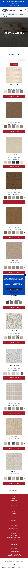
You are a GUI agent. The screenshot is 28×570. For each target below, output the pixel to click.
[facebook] (14, 564)
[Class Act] (13, 126)
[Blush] (13, 372)
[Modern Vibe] (17, 337)
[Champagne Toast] (9, 126)
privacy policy (17, 283)
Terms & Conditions (11, 567)
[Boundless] (13, 91)
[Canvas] (9, 161)
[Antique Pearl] (14, 391)
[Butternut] (22, 443)
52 (16, 490)
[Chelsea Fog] (17, 267)
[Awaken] (9, 372)
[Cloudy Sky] (9, 197)
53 (18, 490)
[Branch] (17, 443)
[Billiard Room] (9, 443)
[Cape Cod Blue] (13, 161)
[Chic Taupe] (17, 91)
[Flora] (22, 267)
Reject (18, 289)
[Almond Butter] (14, 426)
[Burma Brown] (8, 302)
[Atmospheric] (14, 356)
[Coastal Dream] (13, 337)
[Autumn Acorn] (9, 408)
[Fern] (22, 197)
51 (14, 490)
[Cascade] (13, 267)
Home (3, 14)
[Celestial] (22, 372)
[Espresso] (17, 161)
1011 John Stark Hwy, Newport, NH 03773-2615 (15, 2)
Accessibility (4, 567)
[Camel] (9, 337)
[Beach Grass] (14, 250)
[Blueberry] (13, 443)
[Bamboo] (9, 91)
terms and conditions (12, 284)
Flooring (9, 14)
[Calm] (17, 372)
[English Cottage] (22, 126)
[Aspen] (14, 320)
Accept (10, 289)
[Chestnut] (14, 180)
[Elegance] (17, 126)
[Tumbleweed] (20, 302)
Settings (14, 291)
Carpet (15, 14)
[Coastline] (13, 197)
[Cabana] (9, 267)
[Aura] (14, 74)
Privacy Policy (19, 567)
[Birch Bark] (13, 408)
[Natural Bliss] (22, 337)
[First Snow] (22, 161)
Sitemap (24, 567)
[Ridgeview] (16, 302)
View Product (14, 96)
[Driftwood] (17, 197)
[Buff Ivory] (14, 145)
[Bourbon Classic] (14, 109)
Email (15, 548)
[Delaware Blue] (22, 91)
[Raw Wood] (12, 302)
